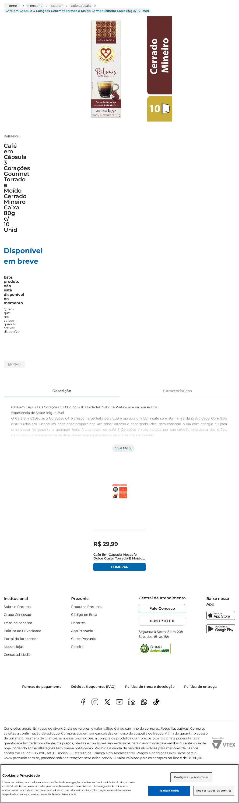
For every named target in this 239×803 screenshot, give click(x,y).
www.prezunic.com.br (21, 758)
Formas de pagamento (42, 687)
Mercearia (34, 5)
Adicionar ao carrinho (119, 567)
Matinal (57, 5)
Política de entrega (200, 687)
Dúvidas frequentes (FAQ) (93, 687)
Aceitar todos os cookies (214, 790)
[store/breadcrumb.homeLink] (12, 5)
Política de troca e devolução (150, 687)
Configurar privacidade (191, 777)
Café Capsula (81, 5)
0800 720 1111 (162, 621)
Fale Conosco (162, 608)
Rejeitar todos (169, 790)
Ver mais (123, 448)
